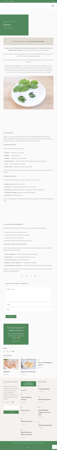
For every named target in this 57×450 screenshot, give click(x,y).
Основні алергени (43, 389)
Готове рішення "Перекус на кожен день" (44, 412)
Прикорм (6, 21)
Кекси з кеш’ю (25, 410)
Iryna (5, 28)
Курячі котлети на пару (28, 372)
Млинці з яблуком (26, 421)
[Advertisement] (28, 122)
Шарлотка (6, 372)
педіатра (46, 50)
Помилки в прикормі (45, 425)
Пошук (11, 412)
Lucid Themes (39, 443)
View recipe (15, 341)
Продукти (14, 21)
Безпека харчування (44, 399)
